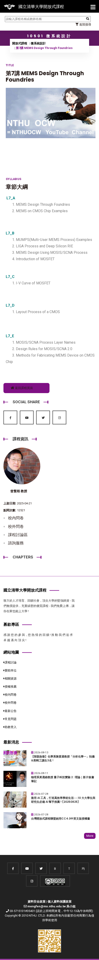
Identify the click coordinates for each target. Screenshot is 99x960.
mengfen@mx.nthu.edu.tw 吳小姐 (51, 906)
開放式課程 (19, 43)
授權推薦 (11, 686)
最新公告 (11, 711)
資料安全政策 (37, 901)
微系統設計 (38, 43)
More (89, 835)
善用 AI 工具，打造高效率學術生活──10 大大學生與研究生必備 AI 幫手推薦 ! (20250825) (63, 800)
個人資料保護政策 (60, 901)
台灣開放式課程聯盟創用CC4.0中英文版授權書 (60, 818)
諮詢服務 (16, 543)
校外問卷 (16, 526)
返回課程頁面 (23, 388)
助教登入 (11, 727)
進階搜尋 (85, 24)
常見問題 (11, 719)
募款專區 (11, 624)
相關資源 (11, 678)
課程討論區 (18, 534)
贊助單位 (11, 670)
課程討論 (11, 662)
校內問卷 (16, 518)
